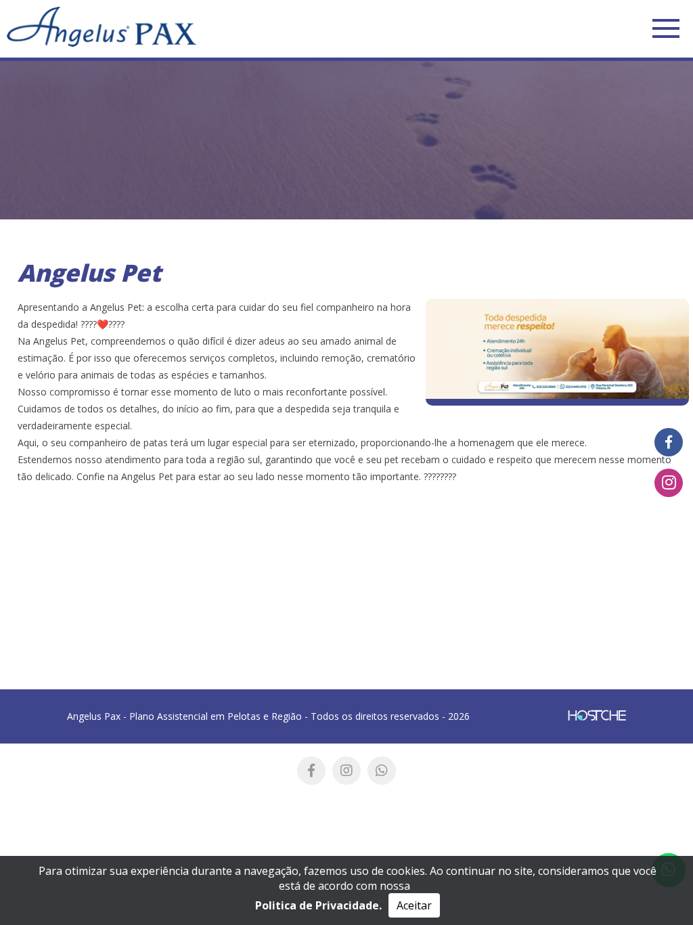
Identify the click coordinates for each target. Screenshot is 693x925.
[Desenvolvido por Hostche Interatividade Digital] (597, 716)
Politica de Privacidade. (318, 905)
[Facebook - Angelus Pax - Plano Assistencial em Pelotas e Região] (668, 442)
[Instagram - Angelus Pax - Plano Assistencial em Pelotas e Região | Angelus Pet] (346, 770)
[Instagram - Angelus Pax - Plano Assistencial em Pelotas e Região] (668, 483)
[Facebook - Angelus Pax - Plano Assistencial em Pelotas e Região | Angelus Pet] (311, 770)
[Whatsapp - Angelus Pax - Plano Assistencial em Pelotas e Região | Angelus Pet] (381, 770)
